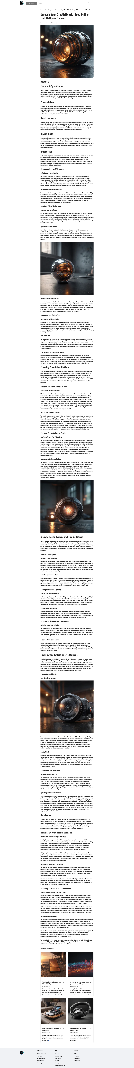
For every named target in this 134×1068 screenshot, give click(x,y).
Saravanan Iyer (45, 23)
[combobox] (63, 3)
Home (41, 10)
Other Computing (59, 10)
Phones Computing (49, 10)
